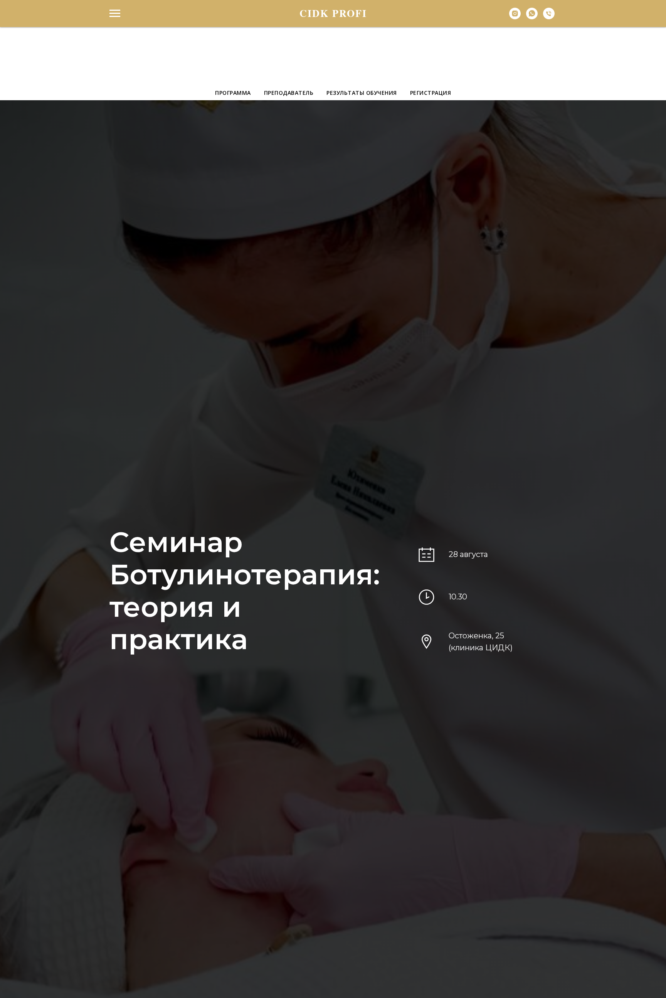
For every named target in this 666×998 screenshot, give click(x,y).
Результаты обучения (361, 92)
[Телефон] (549, 17)
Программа (233, 92)
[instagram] (515, 17)
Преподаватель (289, 92)
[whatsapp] (532, 17)
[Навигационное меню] (114, 13)
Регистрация (430, 92)
